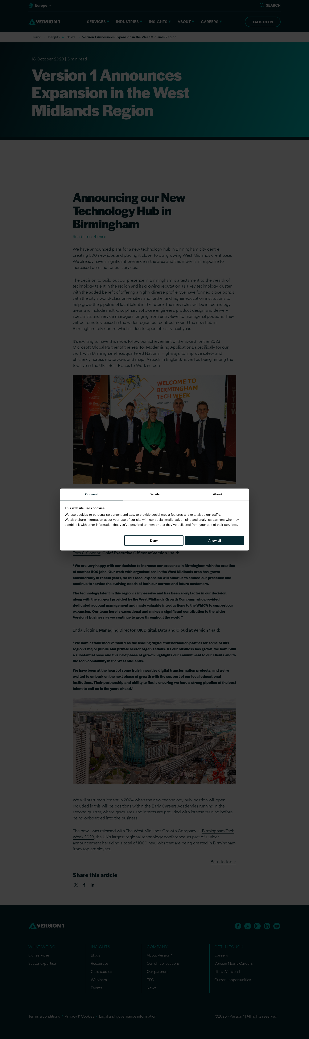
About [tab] (217, 494)
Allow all (214, 540)
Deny (154, 540)
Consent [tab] (91, 494)
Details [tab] (154, 494)
